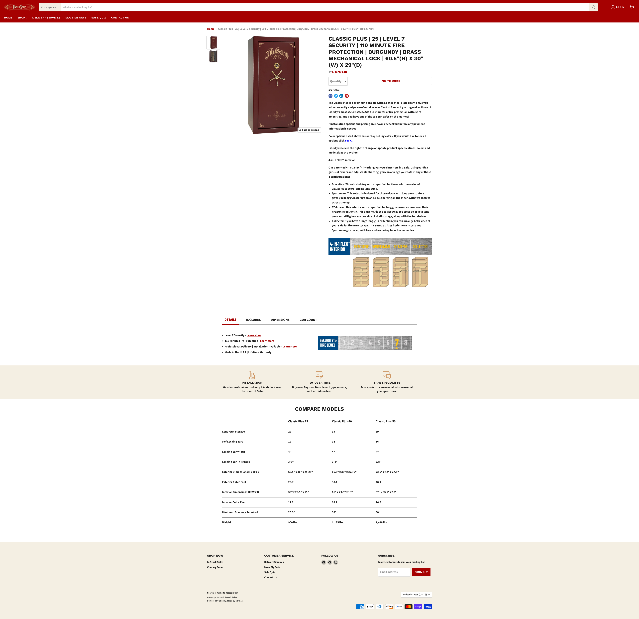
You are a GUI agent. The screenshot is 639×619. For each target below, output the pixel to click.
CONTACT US (120, 17)
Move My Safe (272, 567)
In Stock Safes (215, 562)
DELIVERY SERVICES (46, 17)
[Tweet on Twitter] (336, 96)
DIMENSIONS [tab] (280, 319)
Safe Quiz (269, 572)
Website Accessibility (227, 592)
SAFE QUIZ (98, 17)
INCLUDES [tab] (253, 319)
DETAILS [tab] (230, 319)
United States (415, 594)
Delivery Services (274, 562)
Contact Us (270, 577)
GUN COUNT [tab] (308, 319)
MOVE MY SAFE (76, 17)
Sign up (421, 572)
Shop (21, 17)
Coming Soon (215, 567)
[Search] (593, 7)
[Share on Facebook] (330, 96)
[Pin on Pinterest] (347, 96)
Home (8, 17)
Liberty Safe (339, 72)
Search (210, 592)
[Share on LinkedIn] (341, 96)
